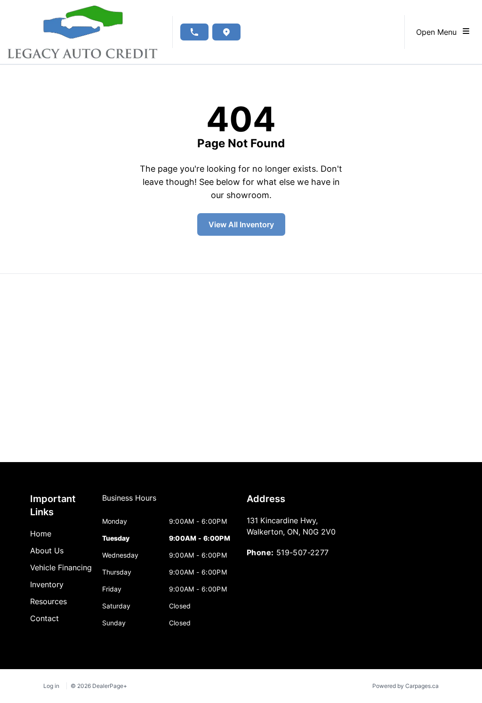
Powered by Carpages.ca (405, 685)
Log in (51, 685)
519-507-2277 (302, 552)
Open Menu (438, 32)
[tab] (129, 502)
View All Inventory (241, 224)
